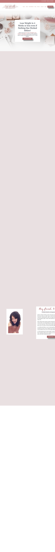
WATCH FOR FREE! (27, 38)
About (27, 6)
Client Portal (50, 6)
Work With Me (31, 6)
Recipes (38, 6)
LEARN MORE (50, 336)
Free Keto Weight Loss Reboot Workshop (27, 33)
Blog (35, 6)
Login (45, 6)
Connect (42, 6)
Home (24, 6)
